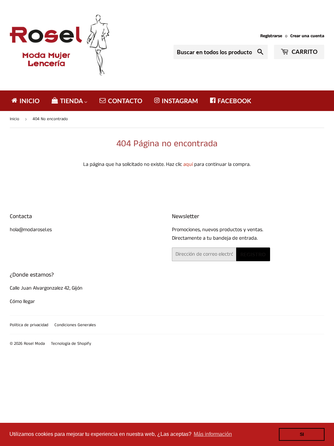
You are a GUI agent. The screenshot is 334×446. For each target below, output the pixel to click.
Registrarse (271, 36)
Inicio (14, 119)
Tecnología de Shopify (71, 344)
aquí (188, 164)
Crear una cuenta (307, 36)
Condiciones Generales (75, 325)
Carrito (304, 51)
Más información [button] (213, 434)
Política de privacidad (29, 325)
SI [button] (302, 434)
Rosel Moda (34, 344)
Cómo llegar (22, 301)
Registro (253, 254)
